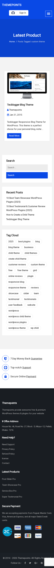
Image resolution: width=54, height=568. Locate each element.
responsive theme (17, 287)
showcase (13, 293)
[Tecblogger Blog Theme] (27, 85)
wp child (35, 328)
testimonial (13, 299)
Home (12, 41)
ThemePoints (11, 5)
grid (35, 270)
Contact (5, 463)
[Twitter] (30, 563)
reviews (35, 287)
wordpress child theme (19, 316)
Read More (14, 135)
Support (26, 367)
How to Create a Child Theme (20, 214)
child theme (14, 253)
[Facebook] (25, 563)
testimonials (30, 299)
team (36, 293)
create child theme (17, 259)
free (10, 270)
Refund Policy (8, 454)
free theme (22, 270)
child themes (31, 253)
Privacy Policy (8, 449)
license (5, 458)
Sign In (22, 13)
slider (26, 293)
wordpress (13, 310)
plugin (30, 276)
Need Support (8, 444)
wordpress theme (17, 328)
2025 (10, 241)
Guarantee (36, 358)
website (31, 305)
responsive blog (16, 282)
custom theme (38, 264)
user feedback (15, 305)
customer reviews (17, 264)
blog (37, 241)
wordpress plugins (17, 322)
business (28, 247)
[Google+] (36, 563)
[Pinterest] (41, 563)
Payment (31, 376)
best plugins (24, 241)
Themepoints (15, 110)
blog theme (13, 247)
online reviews (15, 276)
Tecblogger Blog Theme (20, 104)
